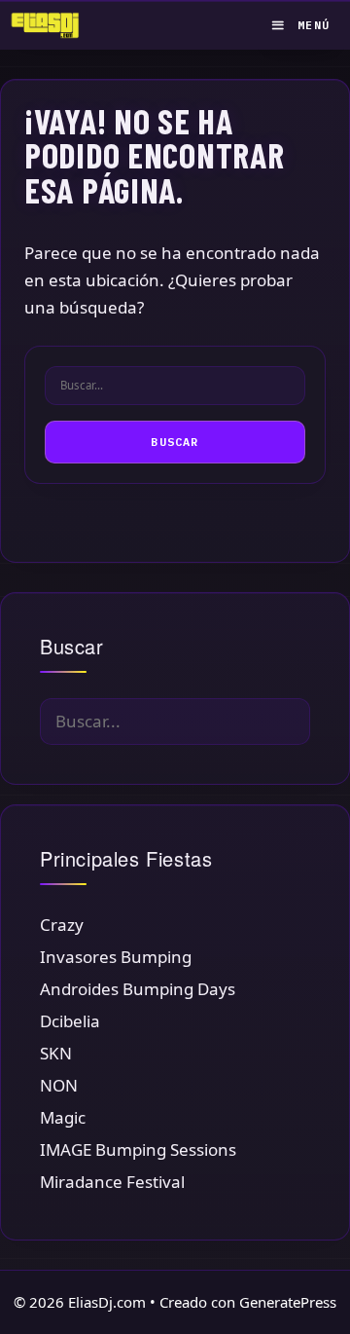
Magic (63, 1117)
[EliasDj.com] (50, 25)
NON (59, 1085)
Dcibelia (70, 1021)
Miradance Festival (112, 1181)
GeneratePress (287, 1302)
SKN (56, 1053)
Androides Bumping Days (137, 989)
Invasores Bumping (116, 956)
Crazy (62, 924)
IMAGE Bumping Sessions (138, 1149)
